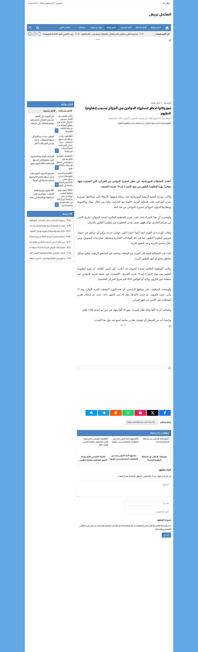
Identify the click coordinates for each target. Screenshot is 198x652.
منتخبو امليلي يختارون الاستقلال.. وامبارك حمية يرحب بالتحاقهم (122, 34)
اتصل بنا (166, 3)
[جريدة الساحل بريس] (151, 15)
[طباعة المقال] (91, 413)
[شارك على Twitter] (153, 413)
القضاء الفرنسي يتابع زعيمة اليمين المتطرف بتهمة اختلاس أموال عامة (93, 459)
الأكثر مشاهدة (65, 110)
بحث (30, 27)
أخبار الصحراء (125, 27)
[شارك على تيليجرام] (103, 413)
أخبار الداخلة (141, 27)
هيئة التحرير (166, 118)
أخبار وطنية (156, 27)
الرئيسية (167, 27)
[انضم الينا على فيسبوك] (29, 34)
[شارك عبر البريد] (140, 413)
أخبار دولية (111, 27)
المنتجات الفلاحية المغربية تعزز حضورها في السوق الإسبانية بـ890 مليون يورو (42, 160)
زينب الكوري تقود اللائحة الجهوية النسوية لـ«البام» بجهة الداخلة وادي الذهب (52, 34)
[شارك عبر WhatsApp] (128, 413)
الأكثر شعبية (49, 110)
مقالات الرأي (65, 27)
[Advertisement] (79, 14)
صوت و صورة (96, 27)
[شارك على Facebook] (165, 413)
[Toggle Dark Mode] (38, 27)
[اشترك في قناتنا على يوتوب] (39, 34)
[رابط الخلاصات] (34, 34)
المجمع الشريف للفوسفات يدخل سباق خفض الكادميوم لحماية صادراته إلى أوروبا (41, 177)
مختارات (81, 27)
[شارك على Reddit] (116, 413)
